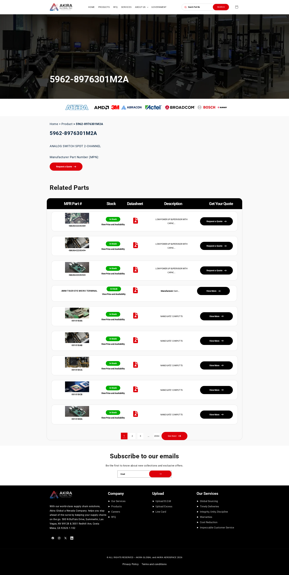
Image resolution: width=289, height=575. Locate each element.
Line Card (160, 511)
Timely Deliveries (209, 506)
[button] (141, 7)
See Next (172, 436)
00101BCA (77, 370)
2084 (156, 436)
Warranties (206, 516)
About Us (140, 7)
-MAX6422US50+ (77, 275)
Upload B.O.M (163, 501)
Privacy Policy (131, 564)
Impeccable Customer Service (217, 527)
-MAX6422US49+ (77, 250)
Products (116, 506)
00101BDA (77, 419)
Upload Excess (163, 506)
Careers (115, 511)
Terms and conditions (154, 564)
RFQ (113, 516)
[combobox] (205, 7)
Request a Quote (64, 166)
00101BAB (77, 345)
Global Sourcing (209, 501)
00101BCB (77, 394)
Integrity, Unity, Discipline (214, 511)
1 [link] (124, 435)
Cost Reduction (208, 522)
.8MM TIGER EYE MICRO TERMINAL (79, 291)
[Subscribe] (160, 474)
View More (214, 316)
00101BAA (77, 320)
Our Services (118, 501)
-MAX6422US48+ (77, 226)
